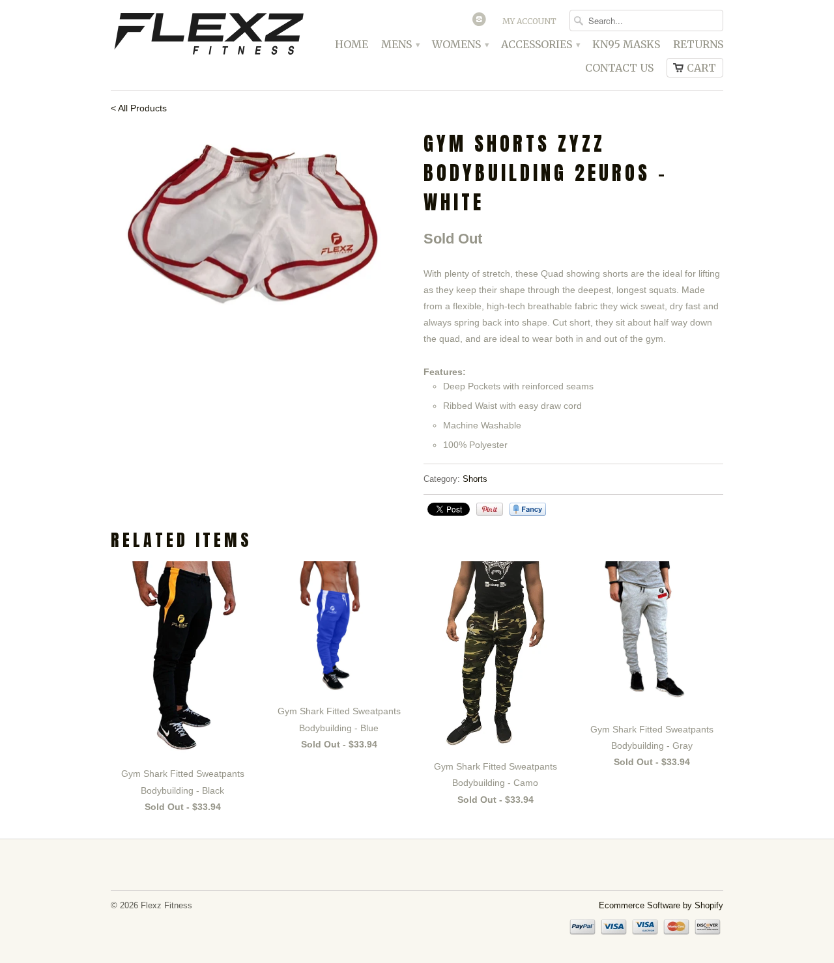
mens (400, 44)
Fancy (528, 509)
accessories (540, 44)
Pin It (489, 509)
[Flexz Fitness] (208, 35)
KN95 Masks (626, 44)
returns (698, 44)
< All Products (139, 108)
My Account (529, 21)
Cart (701, 67)
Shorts (475, 479)
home (351, 44)
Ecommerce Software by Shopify (661, 905)
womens (460, 44)
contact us (619, 68)
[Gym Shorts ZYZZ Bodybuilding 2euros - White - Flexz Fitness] (260, 229)
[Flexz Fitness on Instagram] (480, 22)
